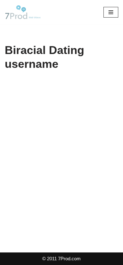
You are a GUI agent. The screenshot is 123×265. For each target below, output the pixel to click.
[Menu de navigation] (110, 12)
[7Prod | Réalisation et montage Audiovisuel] (24, 12)
